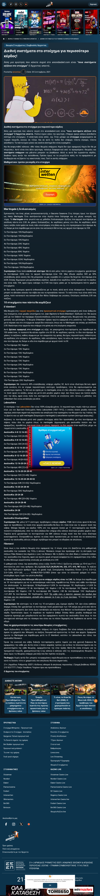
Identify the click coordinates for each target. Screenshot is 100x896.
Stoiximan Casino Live (59, 775)
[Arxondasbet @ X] (21, 4)
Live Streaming (56, 757)
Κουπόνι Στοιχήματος (60, 732)
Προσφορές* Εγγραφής (60, 761)
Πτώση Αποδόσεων (58, 736)
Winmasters (8, 799)
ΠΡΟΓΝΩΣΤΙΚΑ (10, 723)
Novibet (7, 779)
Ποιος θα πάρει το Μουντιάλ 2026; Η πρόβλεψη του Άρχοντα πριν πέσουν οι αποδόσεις (85, 702)
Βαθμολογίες (56, 748)
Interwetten (8, 795)
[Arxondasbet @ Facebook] (11, 4)
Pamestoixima (9, 787)
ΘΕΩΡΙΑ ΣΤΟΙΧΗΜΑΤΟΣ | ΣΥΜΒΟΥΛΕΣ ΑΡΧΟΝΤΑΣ (22, 39)
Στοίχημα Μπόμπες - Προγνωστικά (18, 728)
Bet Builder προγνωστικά (14, 744)
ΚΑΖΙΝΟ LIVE (56, 769)
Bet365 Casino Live (58, 807)
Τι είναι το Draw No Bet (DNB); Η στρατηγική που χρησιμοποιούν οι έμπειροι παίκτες (62, 702)
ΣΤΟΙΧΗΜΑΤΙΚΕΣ (11, 769)
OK (50, 885)
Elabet (6, 783)
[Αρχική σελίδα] (4, 39)
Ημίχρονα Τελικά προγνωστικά (16, 736)
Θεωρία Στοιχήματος (59, 765)
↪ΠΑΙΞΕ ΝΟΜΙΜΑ (52, 463)
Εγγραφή (93, 4)
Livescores (55, 753)
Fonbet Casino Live (58, 803)
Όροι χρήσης (8, 846)
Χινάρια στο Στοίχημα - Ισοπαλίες (17, 732)
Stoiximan (8, 775)
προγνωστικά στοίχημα (55, 311)
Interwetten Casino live (60, 799)
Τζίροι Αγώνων (57, 740)
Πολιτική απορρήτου (11, 849)
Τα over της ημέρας (11, 753)
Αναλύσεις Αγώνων (58, 728)
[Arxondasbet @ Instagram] (16, 4)
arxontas (16, 72)
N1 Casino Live (56, 791)
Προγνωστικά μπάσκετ (13, 748)
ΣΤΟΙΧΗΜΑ (55, 723)
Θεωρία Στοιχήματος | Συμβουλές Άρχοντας (26, 45)
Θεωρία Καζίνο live (58, 812)
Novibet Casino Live (58, 779)
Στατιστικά (55, 744)
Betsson (7, 807)
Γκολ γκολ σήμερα (11, 757)
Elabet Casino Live (58, 783)
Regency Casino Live (59, 795)
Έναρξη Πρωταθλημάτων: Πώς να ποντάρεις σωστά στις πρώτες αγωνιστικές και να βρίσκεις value (39, 704)
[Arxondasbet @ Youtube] (26, 4)
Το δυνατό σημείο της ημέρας (16, 740)
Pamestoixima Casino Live (61, 787)
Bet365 (6, 803)
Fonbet (6, 791)
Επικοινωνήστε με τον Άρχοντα (15, 852)
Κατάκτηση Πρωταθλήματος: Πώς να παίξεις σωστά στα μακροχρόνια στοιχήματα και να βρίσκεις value (15, 704)
